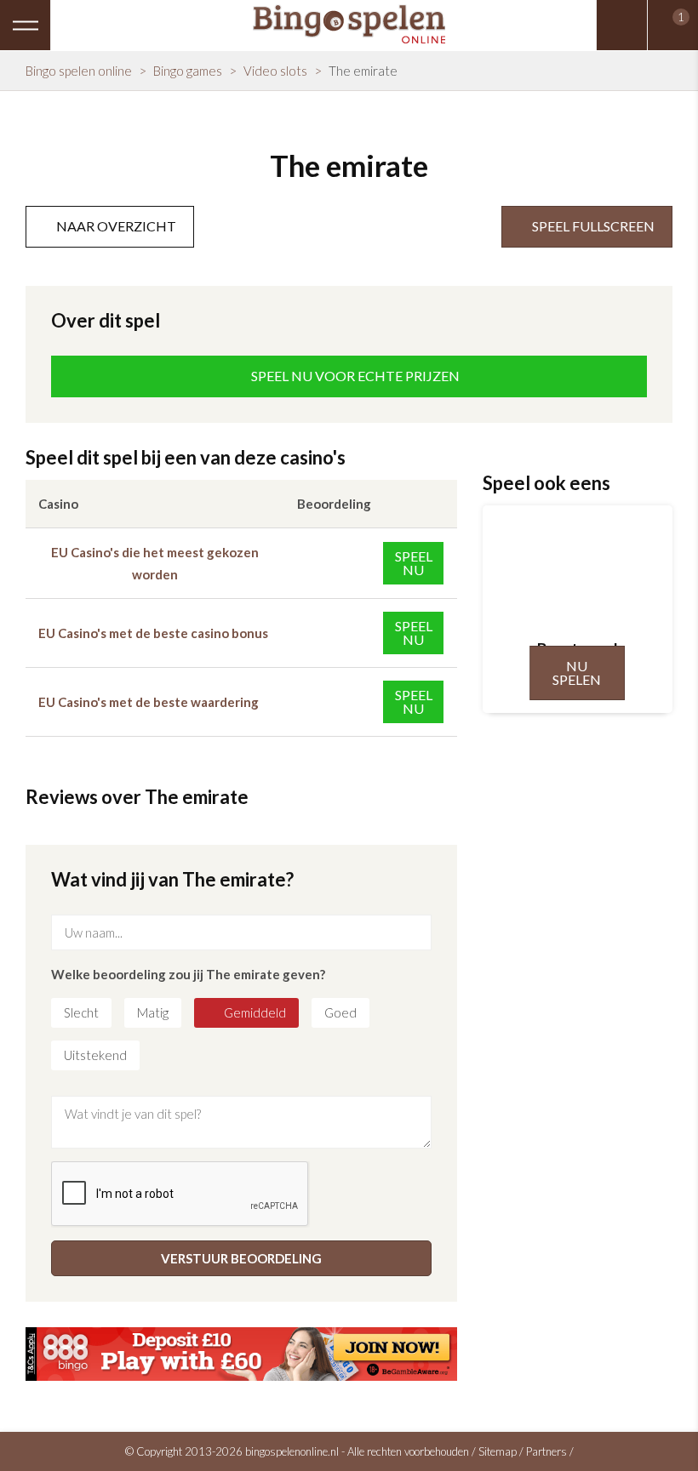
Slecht (81, 1012)
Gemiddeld (255, 1012)
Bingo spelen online (79, 70)
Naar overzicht (115, 226)
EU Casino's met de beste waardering (148, 702)
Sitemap (497, 1451)
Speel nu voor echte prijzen (354, 376)
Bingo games (187, 70)
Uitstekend (95, 1055)
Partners (546, 1451)
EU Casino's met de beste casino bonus (153, 633)
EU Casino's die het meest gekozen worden (155, 563)
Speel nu (413, 563)
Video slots (275, 70)
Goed (340, 1012)
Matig (153, 1012)
